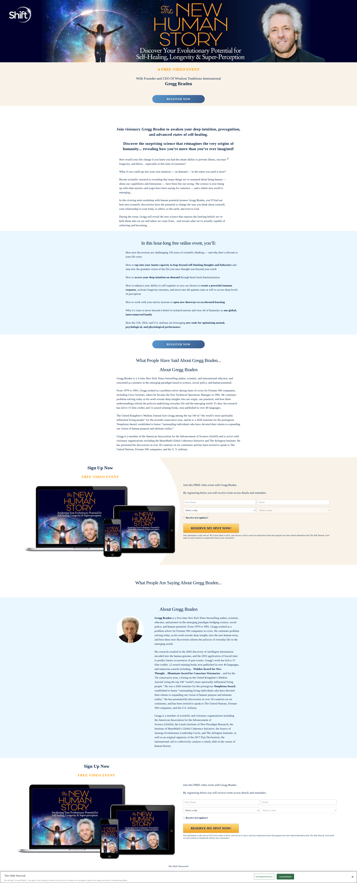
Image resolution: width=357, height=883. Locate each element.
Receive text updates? (197, 517)
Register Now (178, 99)
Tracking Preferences (264, 876)
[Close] (352, 877)
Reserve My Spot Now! (211, 528)
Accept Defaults (285, 876)
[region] (178, 877)
